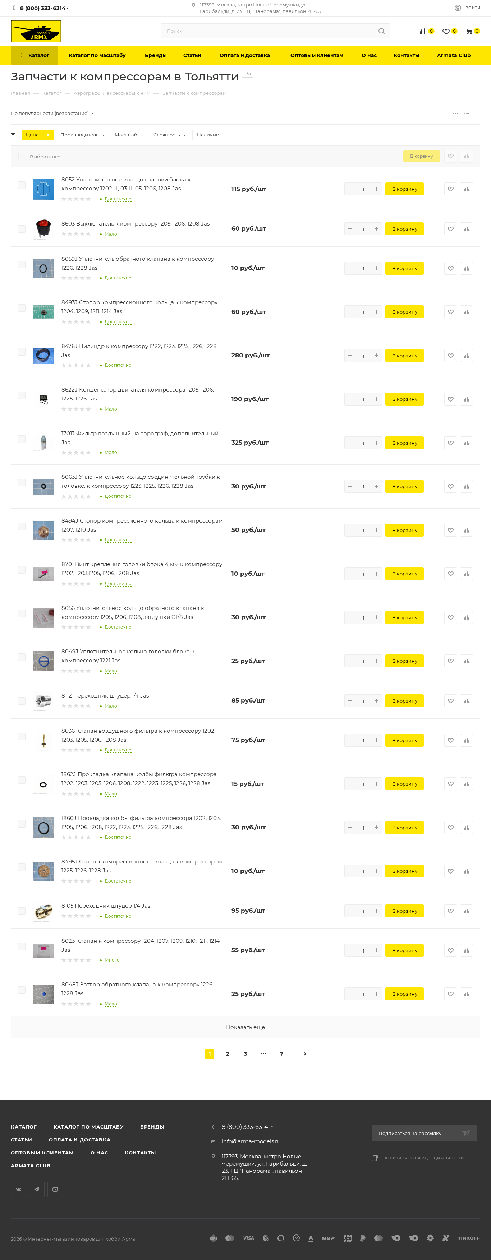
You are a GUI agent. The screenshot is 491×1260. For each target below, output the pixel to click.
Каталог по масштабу (89, 1127)
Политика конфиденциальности (423, 1158)
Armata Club (31, 1165)
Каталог (24, 1127)
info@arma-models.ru (251, 1141)
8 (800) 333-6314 (245, 1127)
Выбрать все (45, 156)
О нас (99, 1152)
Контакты (140, 1152)
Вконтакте (18, 1189)
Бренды (152, 1127)
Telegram (37, 1189)
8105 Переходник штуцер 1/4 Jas (105, 905)
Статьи (21, 1140)
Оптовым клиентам (42, 1152)
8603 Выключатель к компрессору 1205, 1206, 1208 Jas (135, 223)
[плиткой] (455, 113)
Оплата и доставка (80, 1140)
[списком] (467, 113)
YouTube (55, 1189)
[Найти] (381, 30)
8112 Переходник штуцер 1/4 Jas (105, 695)
